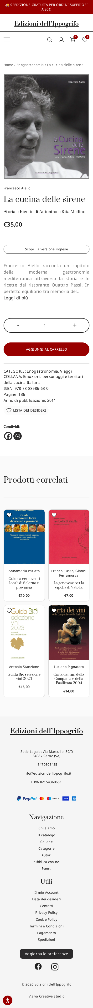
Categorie (46, 848)
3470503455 (46, 764)
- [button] (18, 324)
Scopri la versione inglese (46, 249)
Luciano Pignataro (69, 666)
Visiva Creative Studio (47, 996)
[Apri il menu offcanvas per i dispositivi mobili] (7, 39)
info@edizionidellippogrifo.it (46, 773)
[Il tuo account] (61, 40)
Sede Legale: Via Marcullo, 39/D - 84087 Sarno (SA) (47, 753)
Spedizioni (46, 939)
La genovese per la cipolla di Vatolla (69, 585)
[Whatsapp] (17, 436)
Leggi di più (16, 298)
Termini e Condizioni (46, 926)
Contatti (46, 905)
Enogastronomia (30, 64)
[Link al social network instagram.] (54, 964)
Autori (46, 855)
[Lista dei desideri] (10, 515)
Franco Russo (62, 570)
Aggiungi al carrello (46, 349)
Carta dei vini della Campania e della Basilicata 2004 (68, 678)
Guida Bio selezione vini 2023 (24, 676)
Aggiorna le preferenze (46, 953)
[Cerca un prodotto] (49, 40)
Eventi (46, 868)
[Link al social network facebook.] (38, 964)
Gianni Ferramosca (72, 572)
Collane (46, 841)
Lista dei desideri (46, 899)
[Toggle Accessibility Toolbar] (7, 1000)
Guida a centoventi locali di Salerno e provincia (24, 583)
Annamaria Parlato (24, 570)
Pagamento (46, 933)
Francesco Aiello (17, 188)
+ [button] (75, 324)
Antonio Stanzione (24, 666)
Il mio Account (46, 892)
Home (8, 64)
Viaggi (66, 371)
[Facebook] (8, 436)
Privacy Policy (46, 912)
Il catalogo (46, 835)
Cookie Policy (46, 919)
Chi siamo (46, 828)
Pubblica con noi (46, 861)
